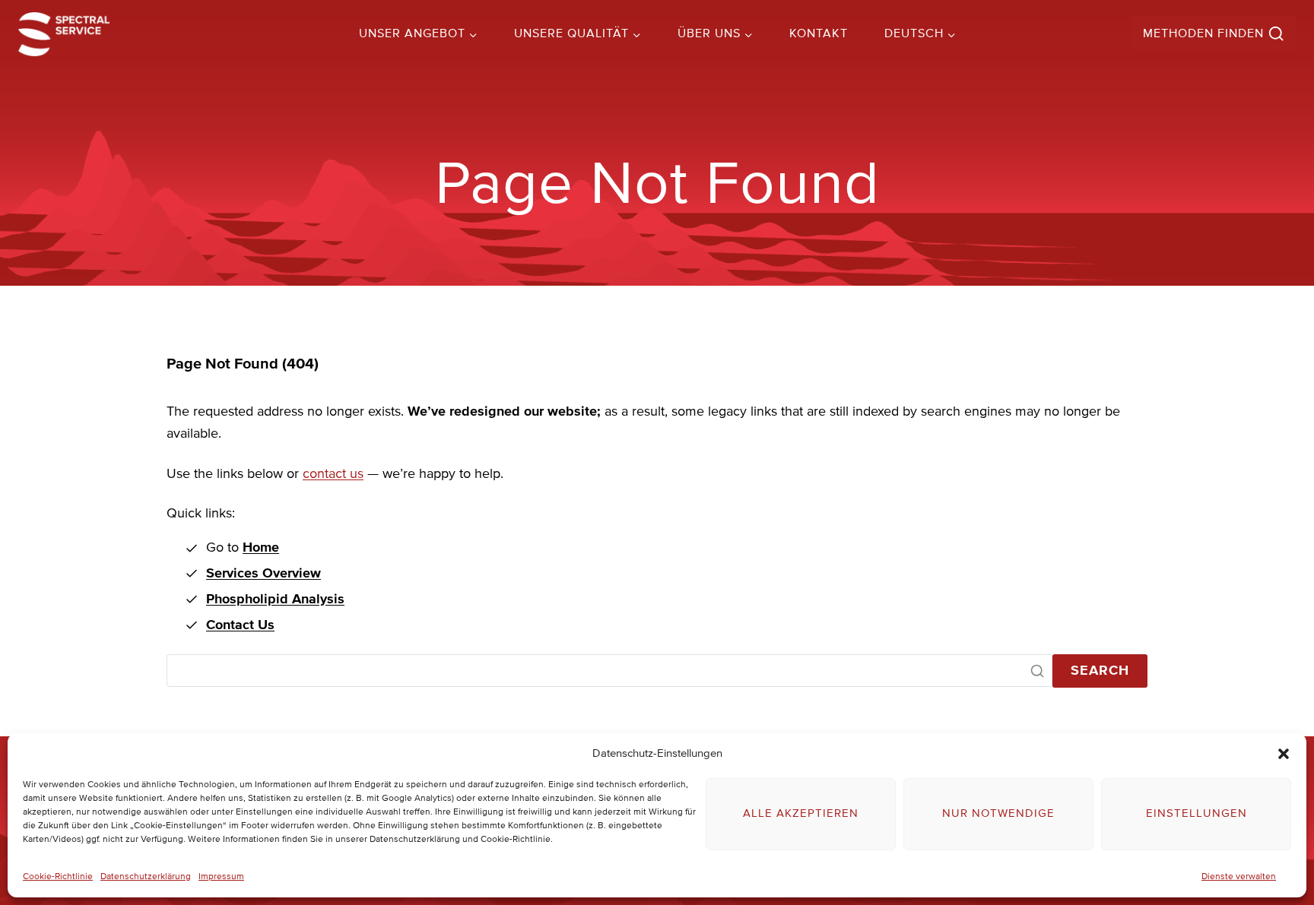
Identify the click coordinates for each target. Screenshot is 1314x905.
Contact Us (240, 625)
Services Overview (263, 574)
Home (261, 548)
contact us (333, 474)
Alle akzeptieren (801, 813)
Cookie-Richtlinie (58, 876)
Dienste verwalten (1238, 876)
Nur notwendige (998, 813)
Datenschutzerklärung (145, 876)
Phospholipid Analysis (275, 599)
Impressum (221, 876)
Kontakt (818, 33)
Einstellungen (1196, 813)
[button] (1283, 753)
